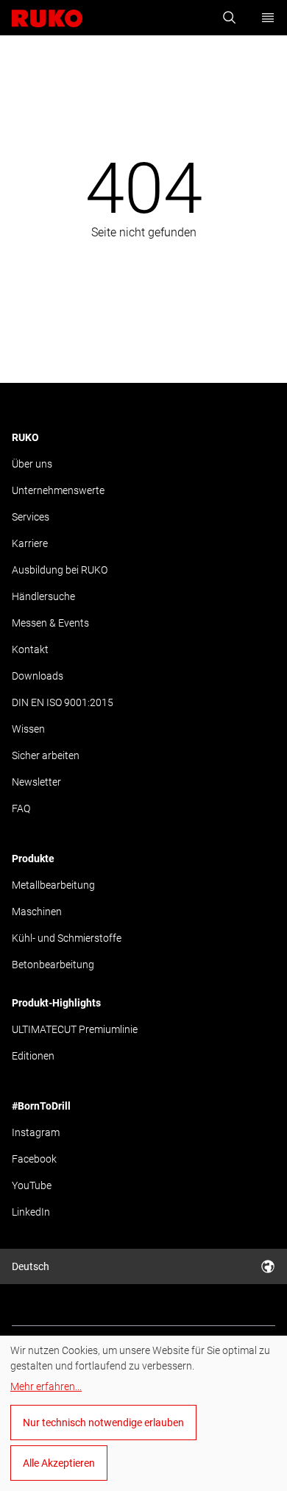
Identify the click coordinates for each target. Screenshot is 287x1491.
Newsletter (36, 782)
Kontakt (30, 649)
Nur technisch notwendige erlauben (103, 1422)
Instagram (36, 1132)
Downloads (37, 676)
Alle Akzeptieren (59, 1463)
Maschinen (37, 911)
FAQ (21, 808)
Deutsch (30, 1266)
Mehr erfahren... (46, 1386)
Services (30, 517)
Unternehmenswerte (58, 490)
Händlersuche (43, 596)
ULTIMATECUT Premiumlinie (75, 1029)
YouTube (32, 1185)
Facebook (34, 1159)
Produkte (33, 858)
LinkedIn (31, 1212)
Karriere (30, 543)
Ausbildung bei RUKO (59, 570)
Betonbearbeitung (53, 964)
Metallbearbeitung (53, 885)
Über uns (32, 464)
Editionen (33, 1056)
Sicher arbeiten (45, 755)
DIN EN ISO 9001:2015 (62, 702)
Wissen (28, 729)
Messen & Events (50, 623)
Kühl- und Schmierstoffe (66, 938)
